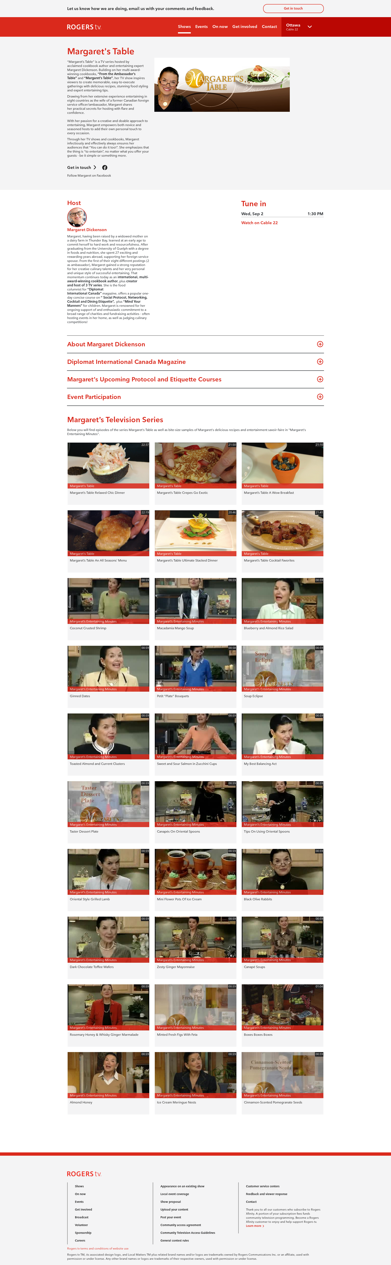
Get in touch (293, 8)
